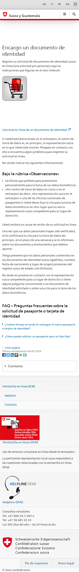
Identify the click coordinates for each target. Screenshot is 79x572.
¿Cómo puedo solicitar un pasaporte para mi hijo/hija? (38, 336)
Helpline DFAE (13, 502)
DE (44, 4)
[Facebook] (4, 354)
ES (75, 4)
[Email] (25, 354)
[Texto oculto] (14, 88)
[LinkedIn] (13, 354)
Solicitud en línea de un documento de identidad (34, 130)
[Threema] (17, 354)
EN (67, 4)
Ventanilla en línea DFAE (18, 386)
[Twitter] (8, 354)
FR (59, 4)
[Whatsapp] (21, 354)
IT (52, 4)
